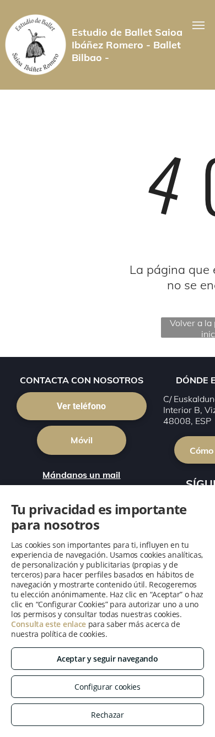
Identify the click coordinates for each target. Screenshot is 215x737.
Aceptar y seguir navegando (107, 658)
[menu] (198, 25)
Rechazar (107, 715)
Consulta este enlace (48, 624)
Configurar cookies (107, 686)
